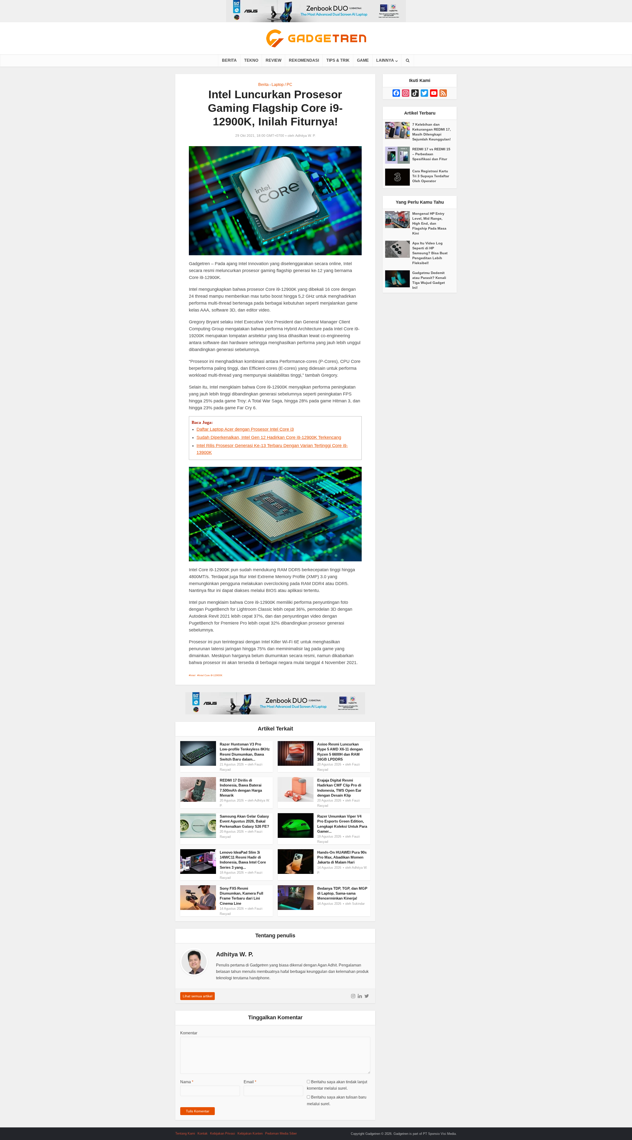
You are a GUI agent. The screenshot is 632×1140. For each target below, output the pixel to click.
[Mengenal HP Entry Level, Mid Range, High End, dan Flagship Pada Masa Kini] (398, 219)
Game (363, 60)
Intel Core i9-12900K (210, 675)
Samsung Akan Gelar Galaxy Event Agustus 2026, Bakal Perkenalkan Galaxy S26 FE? (244, 821)
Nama (186, 1082)
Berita (229, 60)
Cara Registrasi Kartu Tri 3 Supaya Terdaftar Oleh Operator (430, 176)
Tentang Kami (185, 1133)
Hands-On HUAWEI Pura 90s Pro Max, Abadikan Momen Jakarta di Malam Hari (342, 857)
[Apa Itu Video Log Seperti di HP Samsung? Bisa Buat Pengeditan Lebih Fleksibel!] (398, 249)
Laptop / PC (282, 84)
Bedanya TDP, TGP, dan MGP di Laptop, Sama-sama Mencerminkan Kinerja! (342, 893)
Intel (192, 675)
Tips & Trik (338, 60)
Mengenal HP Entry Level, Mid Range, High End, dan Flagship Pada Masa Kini (429, 223)
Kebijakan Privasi (222, 1133)
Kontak (203, 1133)
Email (250, 1082)
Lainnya (385, 60)
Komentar (188, 1033)
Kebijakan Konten (250, 1133)
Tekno (251, 60)
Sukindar (358, 903)
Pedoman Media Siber (281, 1133)
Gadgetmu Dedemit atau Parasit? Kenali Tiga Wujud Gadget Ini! (429, 280)
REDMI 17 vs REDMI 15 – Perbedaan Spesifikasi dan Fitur (431, 154)
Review (273, 60)
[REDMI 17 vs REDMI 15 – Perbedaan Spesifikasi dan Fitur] (398, 155)
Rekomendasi (304, 60)
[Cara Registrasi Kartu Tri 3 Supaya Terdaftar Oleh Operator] (398, 177)
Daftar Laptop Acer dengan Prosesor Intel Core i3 (245, 429)
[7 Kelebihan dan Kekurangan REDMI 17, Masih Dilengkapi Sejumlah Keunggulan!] (398, 130)
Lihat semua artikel (197, 996)
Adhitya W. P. (305, 136)
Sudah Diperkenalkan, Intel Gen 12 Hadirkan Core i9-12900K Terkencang (269, 437)
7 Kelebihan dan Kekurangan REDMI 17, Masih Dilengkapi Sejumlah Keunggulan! (431, 131)
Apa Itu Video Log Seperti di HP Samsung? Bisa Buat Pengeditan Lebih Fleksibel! (430, 253)
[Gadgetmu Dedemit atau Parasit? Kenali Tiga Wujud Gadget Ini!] (398, 278)
